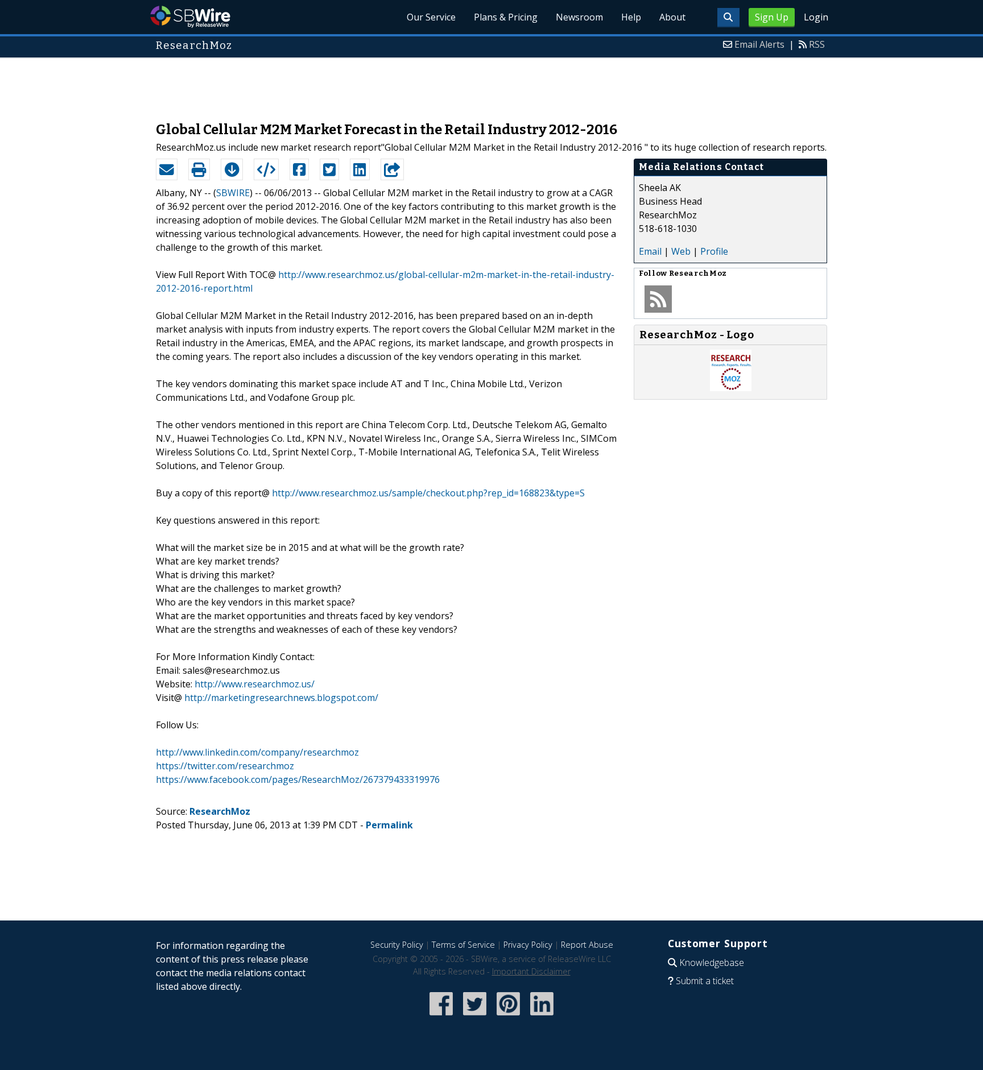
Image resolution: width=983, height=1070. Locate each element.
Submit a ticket (705, 980)
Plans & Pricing (506, 17)
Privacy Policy (527, 944)
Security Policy (396, 944)
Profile (714, 251)
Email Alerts (759, 44)
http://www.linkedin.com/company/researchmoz (257, 752)
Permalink (389, 825)
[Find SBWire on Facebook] (441, 1016)
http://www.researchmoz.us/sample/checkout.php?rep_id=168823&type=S (428, 493)
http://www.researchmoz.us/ (255, 684)
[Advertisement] (491, 84)
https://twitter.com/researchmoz (225, 766)
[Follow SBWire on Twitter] (474, 1016)
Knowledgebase (711, 962)
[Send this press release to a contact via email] (166, 169)
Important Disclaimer (531, 971)
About (672, 17)
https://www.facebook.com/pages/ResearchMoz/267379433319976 (298, 779)
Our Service (431, 17)
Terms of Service (463, 944)
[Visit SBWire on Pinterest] (508, 1016)
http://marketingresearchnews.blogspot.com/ (281, 697)
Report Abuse (587, 944)
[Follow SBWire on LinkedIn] (541, 1016)
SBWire (190, 17)
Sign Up (771, 17)
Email (650, 251)
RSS (817, 44)
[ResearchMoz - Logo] (730, 387)
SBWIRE (233, 192)
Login (816, 17)
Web (681, 251)
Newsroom (579, 17)
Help (631, 17)
